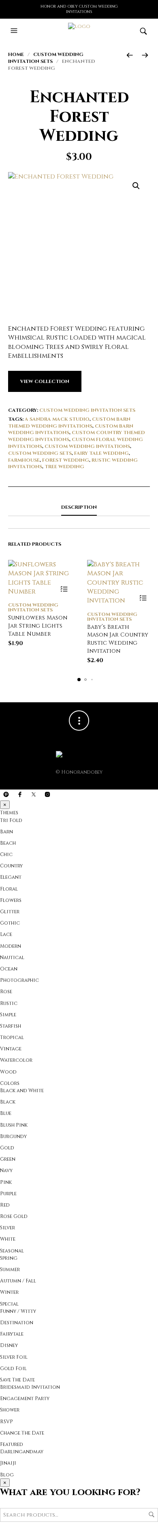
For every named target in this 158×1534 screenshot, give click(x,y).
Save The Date (17, 1380)
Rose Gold (14, 1216)
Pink (6, 1182)
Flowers (10, 900)
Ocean (8, 969)
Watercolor (16, 1060)
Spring (8, 1258)
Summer (10, 1269)
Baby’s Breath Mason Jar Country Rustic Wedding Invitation (117, 639)
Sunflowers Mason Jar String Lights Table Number (37, 625)
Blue (5, 1113)
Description (79, 507)
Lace (6, 934)
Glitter (9, 911)
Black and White (22, 1090)
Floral (9, 889)
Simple (8, 1014)
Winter (9, 1292)
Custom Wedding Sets (40, 453)
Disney (9, 1345)
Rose (6, 991)
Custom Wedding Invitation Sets (45, 58)
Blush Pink (14, 1125)
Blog (7, 1475)
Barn (6, 831)
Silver (7, 1227)
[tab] (79, 507)
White (7, 1239)
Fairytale (11, 1334)
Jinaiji (8, 1463)
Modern (10, 946)
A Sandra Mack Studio (57, 419)
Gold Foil (13, 1368)
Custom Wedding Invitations (87, 446)
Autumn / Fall (18, 1281)
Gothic (10, 923)
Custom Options (64, 589)
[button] (136, 186)
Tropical (12, 1037)
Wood (8, 1072)
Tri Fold (11, 820)
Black (7, 1102)
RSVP (6, 1421)
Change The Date (22, 1433)
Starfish (10, 1026)
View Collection (44, 381)
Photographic (19, 980)
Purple (8, 1193)
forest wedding (65, 460)
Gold (7, 1148)
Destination (16, 1322)
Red (5, 1205)
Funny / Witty (18, 1311)
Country (11, 866)
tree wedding (64, 466)
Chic (6, 854)
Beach (8, 843)
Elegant (10, 877)
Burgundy (13, 1136)
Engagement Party (24, 1398)
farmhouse (24, 460)
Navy (6, 1170)
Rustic (8, 1003)
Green (7, 1159)
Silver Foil (14, 1357)
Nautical (12, 957)
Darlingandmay (21, 1451)
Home (16, 54)
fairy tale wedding (101, 453)
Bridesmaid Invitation (30, 1387)
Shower (9, 1410)
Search (151, 1514)
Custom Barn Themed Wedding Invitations (69, 422)
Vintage (10, 1049)
